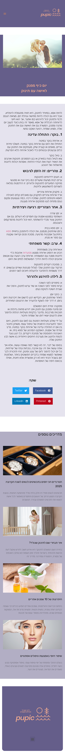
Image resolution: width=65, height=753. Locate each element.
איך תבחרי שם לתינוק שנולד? (45, 542)
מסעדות (27, 252)
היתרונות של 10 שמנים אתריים (45, 599)
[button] (5, 14)
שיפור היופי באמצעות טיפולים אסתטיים (41, 656)
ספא (8, 231)
